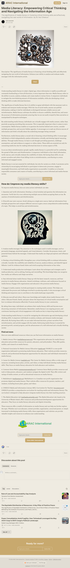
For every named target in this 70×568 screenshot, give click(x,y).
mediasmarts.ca (18, 379)
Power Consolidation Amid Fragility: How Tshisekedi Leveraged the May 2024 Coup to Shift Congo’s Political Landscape (29, 519)
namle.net (41, 348)
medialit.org (25, 360)
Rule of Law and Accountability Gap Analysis (18, 494)
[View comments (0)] (9, 27)
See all (5, 532)
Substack (27, 566)
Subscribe (57, 3)
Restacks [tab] (13, 466)
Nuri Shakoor (9, 20)
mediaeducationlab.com (29, 397)
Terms (50, 559)
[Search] (67, 489)
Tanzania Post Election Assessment (12, 496)
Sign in (65, 3)
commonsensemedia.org (27, 369)
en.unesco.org (59, 388)
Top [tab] (4, 489)
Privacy (46, 559)
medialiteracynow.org (25, 339)
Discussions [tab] (15, 489)
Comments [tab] (6, 466)
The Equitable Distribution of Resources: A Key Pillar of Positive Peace (28, 505)
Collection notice (57, 559)
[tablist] (9, 466)
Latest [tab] (8, 489)
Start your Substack (31, 562)
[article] (35, 497)
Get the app (42, 562)
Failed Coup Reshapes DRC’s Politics (12, 523)
